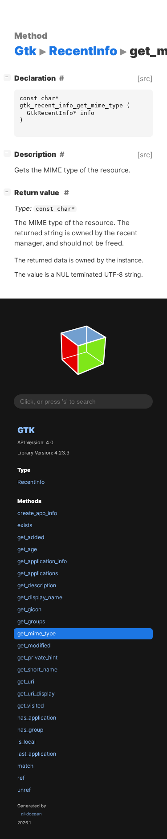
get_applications (37, 573)
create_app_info (37, 513)
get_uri (25, 681)
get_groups (31, 621)
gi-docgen (31, 813)
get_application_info (42, 561)
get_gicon (29, 609)
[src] (145, 78)
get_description (36, 585)
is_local (26, 741)
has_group (30, 729)
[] (9, 77)
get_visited (30, 705)
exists (24, 525)
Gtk (26, 430)
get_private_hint (37, 657)
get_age (27, 549)
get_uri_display (36, 693)
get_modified (34, 645)
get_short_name (37, 669)
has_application (36, 717)
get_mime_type (36, 633)
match (25, 765)
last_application (36, 753)
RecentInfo (31, 482)
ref (20, 777)
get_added (31, 537)
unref (24, 789)
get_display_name (39, 597)
